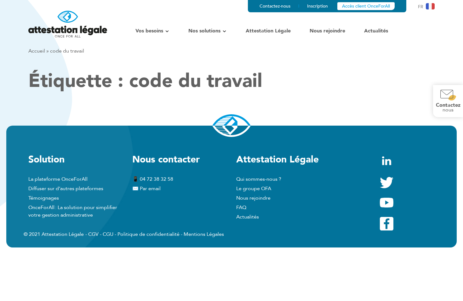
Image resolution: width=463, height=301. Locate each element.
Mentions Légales (204, 234)
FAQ (241, 207)
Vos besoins (149, 31)
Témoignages (43, 198)
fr (420, 7)
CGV (93, 234)
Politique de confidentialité (148, 234)
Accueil (36, 51)
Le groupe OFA (253, 188)
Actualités (376, 31)
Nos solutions (204, 31)
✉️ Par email (146, 188)
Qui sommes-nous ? (258, 179)
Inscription (317, 6)
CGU (108, 234)
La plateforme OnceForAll (58, 179)
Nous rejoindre (327, 31)
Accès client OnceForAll (366, 6)
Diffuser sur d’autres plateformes (65, 188)
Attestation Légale (268, 31)
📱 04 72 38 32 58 (152, 179)
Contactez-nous (275, 6)
